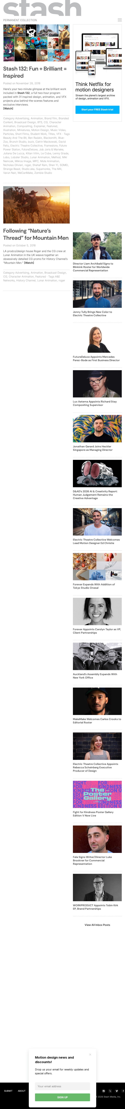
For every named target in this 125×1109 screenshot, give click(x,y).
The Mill (56, 169)
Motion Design (40, 130)
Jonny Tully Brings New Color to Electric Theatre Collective (92, 313)
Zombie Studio (43, 172)
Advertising (22, 118)
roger (28, 165)
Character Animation (21, 276)
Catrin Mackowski (46, 141)
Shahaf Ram (40, 165)
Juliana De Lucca (13, 153)
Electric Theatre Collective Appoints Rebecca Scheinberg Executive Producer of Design (95, 767)
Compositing (24, 126)
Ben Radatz (35, 137)
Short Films (22, 134)
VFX (58, 134)
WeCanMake (25, 172)
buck (31, 141)
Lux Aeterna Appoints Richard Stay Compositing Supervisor (95, 403)
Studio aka (28, 169)
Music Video (57, 130)
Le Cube (46, 153)
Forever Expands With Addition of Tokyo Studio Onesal (94, 586)
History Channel (26, 280)
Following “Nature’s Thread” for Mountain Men (36, 234)
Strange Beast (11, 169)
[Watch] (8, 108)
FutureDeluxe (30, 149)
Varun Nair (9, 172)
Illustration (9, 130)
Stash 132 (23, 92)
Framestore (51, 145)
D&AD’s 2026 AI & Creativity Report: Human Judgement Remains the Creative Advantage (95, 495)
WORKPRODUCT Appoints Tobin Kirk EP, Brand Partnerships (95, 907)
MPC (36, 161)
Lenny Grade (60, 153)
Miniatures (23, 130)
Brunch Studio (17, 141)
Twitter (110, 1091)
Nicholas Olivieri (13, 165)
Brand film (50, 118)
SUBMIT (8, 1091)
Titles (51, 134)
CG (46, 122)
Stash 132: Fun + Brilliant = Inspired (35, 72)
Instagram (103, 1091)
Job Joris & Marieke (51, 149)
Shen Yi (53, 165)
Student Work (38, 134)
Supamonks (43, 169)
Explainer (39, 126)
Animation (37, 118)
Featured (52, 126)
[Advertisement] (36, 316)
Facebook (123, 1091)
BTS (39, 122)
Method (56, 157)
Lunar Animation (40, 157)
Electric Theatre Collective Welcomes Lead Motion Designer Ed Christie (96, 541)
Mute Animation (49, 161)
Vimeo (116, 1091)
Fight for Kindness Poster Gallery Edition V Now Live (93, 813)
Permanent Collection (20, 20)
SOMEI (64, 165)
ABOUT (21, 1091)
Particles (8, 134)
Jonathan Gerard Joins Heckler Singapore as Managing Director (92, 448)
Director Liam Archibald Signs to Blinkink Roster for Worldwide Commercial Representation (93, 267)
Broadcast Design (25, 122)
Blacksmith (50, 137)
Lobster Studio (19, 157)
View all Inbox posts (97, 924)
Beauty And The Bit (15, 137)
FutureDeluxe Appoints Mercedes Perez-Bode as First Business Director (96, 358)
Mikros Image (23, 161)
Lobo (6, 157)
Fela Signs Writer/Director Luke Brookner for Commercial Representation (92, 860)
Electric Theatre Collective (26, 145)
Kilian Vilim (32, 153)
